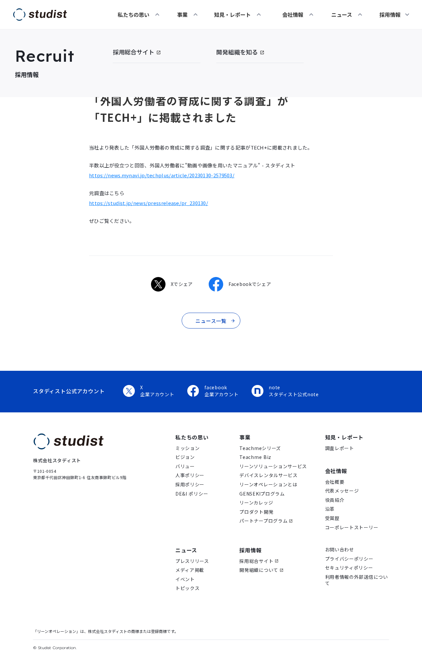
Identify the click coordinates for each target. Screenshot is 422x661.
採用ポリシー (189, 484)
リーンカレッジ (256, 503)
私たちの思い (133, 14)
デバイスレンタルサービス (268, 475)
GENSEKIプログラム (262, 494)
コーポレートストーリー (351, 527)
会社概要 (335, 482)
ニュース (341, 14)
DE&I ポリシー (191, 494)
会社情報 (292, 14)
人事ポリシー (189, 475)
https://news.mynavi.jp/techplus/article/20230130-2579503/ (161, 175)
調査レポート (339, 448)
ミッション (187, 448)
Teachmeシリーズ (260, 448)
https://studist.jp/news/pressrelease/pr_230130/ (148, 202)
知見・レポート (232, 14)
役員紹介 (335, 500)
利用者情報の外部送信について (356, 580)
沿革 (330, 509)
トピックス (187, 588)
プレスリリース (192, 561)
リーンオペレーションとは (268, 484)
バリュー (185, 466)
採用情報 (250, 550)
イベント (185, 579)
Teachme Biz (255, 457)
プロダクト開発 (256, 512)
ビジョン (185, 457)
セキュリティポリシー (349, 568)
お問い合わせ (339, 549)
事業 (182, 14)
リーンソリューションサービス (273, 466)
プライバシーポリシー (349, 559)
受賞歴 (332, 518)
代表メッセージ (342, 491)
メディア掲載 (189, 570)
